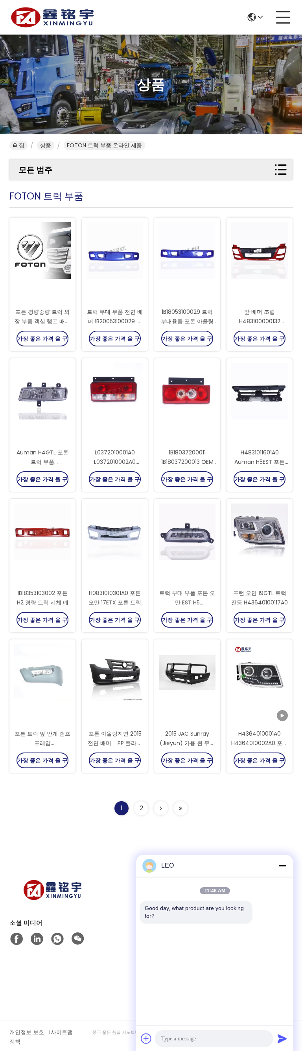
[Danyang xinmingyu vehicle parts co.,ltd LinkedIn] (37, 939)
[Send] (282, 1038)
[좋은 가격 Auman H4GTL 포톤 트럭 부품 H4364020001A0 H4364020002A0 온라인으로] (42, 404)
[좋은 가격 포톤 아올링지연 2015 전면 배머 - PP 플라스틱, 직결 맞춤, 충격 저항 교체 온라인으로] (115, 685)
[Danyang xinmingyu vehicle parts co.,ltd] (52, 17)
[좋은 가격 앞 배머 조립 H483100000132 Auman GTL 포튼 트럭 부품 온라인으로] (259, 263)
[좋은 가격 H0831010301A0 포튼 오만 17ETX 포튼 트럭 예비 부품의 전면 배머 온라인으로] (115, 544)
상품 (45, 145)
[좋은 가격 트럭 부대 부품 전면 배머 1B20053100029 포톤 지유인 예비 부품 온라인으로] (115, 263)
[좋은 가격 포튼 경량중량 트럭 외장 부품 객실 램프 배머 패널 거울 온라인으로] (42, 263)
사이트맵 (62, 1032)
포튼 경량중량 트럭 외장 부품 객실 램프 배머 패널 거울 (42, 321)
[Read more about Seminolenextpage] (161, 808)
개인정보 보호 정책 (26, 1037)
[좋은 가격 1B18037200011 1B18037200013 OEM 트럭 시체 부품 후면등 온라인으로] (187, 404)
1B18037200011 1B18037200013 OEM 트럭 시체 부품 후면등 (187, 462)
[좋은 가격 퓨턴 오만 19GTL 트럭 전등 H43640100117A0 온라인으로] (259, 544)
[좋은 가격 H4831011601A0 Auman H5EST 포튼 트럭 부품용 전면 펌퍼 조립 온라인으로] (259, 404)
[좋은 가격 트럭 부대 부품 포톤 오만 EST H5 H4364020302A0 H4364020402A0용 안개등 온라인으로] (187, 544)
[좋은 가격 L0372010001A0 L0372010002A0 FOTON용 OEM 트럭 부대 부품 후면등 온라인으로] (115, 404)
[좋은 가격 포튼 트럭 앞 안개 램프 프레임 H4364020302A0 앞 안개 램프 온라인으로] (42, 685)
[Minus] (282, 865)
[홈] (52, 899)
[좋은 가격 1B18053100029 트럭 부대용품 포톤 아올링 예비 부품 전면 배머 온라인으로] (187, 263)
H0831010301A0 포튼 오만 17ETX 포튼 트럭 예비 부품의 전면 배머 (115, 602)
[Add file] (146, 1038)
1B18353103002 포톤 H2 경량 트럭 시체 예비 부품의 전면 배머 (42, 602)
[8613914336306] (57, 939)
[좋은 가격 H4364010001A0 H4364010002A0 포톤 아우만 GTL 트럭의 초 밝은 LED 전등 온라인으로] (259, 685)
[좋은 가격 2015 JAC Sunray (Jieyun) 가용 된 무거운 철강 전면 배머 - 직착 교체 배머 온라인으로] (187, 685)
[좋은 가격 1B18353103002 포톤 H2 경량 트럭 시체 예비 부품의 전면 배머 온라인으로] (42, 544)
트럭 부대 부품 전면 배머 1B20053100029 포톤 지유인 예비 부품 (115, 321)
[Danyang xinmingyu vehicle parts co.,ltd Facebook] (16, 939)
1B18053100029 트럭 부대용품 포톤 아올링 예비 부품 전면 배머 (187, 321)
